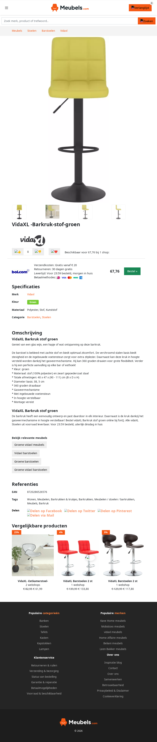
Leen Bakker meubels (113, 649)
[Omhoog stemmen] (18, 251)
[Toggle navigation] (6, 7)
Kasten (44, 637)
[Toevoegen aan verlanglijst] (54, 251)
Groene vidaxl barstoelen (30, 470)
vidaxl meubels (113, 632)
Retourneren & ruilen (44, 665)
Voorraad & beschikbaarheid (44, 693)
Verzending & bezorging (44, 671)
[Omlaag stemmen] (38, 251)
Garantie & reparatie (44, 682)
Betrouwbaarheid (113, 685)
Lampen (44, 649)
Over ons (113, 674)
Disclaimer (122, 690)
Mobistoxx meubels (113, 626)
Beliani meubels (113, 643)
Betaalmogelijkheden (44, 688)
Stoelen (46, 317)
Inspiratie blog (113, 662)
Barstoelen (33, 317)
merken (119, 613)
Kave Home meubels (113, 621)
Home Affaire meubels (113, 637)
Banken (44, 621)
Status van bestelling (44, 676)
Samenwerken (113, 679)
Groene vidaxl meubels (29, 444)
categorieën (51, 613)
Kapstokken (44, 643)
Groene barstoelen (26, 461)
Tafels (44, 632)
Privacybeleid (105, 690)
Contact (113, 668)
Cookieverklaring (113, 696)
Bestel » (132, 271)
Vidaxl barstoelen (25, 453)
